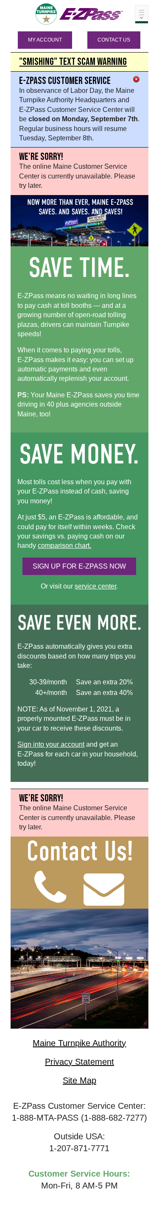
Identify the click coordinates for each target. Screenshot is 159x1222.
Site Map (79, 1080)
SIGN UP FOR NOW (79, 566)
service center (95, 586)
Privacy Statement (79, 1061)
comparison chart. (64, 545)
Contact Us (114, 40)
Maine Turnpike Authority (79, 1043)
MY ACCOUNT (45, 40)
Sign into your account (50, 744)
